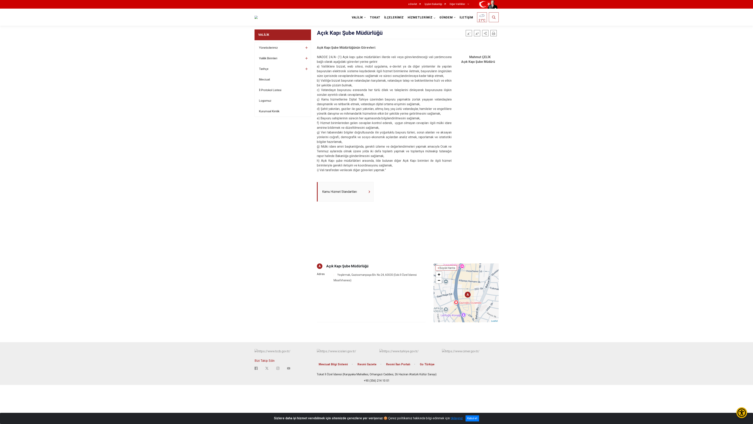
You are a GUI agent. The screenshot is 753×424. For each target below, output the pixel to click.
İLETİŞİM (466, 17)
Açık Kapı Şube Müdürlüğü (347, 266)
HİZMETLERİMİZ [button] (420, 17)
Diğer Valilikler (458, 4)
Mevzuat (264, 79)
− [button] (439, 280)
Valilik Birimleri (268, 58)
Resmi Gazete (366, 364)
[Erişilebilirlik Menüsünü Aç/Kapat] (741, 412)
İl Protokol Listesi (270, 90)
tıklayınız (457, 418)
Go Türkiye (427, 364)
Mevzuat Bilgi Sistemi (333, 364)
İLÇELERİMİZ (394, 17)
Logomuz (265, 100)
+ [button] (439, 274)
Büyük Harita (447, 268)
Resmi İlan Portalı (398, 364)
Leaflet (494, 320)
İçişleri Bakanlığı (433, 4)
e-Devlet (412, 4)
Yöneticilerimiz (268, 47)
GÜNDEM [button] (446, 17)
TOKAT (375, 17)
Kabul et (472, 418)
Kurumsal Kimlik (269, 111)
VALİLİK (263, 35)
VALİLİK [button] (357, 17)
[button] (485, 33)
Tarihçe (263, 69)
